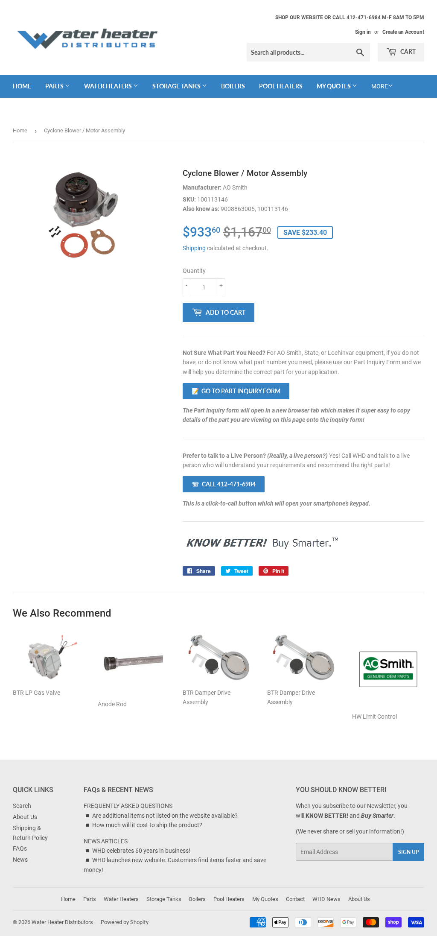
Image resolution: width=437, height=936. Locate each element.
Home (22, 86)
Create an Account (403, 32)
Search (22, 805)
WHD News (326, 899)
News (20, 859)
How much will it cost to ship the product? (147, 825)
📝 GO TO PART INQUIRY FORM (236, 391)
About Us (25, 816)
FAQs (20, 848)
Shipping (194, 248)
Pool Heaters (281, 86)
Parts (55, 86)
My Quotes (334, 86)
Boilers (233, 86)
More (379, 86)
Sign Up (408, 852)
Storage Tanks (177, 86)
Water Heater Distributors (62, 922)
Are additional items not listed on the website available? (165, 815)
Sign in (363, 32)
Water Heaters (108, 86)
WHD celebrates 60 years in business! (141, 850)
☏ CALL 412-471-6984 (224, 484)
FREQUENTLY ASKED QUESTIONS (128, 805)
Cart (407, 51)
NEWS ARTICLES (106, 841)
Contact (295, 899)
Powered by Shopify (125, 922)
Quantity (194, 270)
